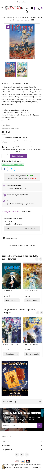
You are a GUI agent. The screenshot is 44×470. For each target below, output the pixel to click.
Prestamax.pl (36, 467)
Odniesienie (8, 218)
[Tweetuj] (12, 169)
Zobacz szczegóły (12, 300)
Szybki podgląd (18, 265)
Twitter (22, 454)
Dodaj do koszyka (18, 156)
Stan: (3, 125)
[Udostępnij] (5, 169)
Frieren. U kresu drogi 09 (33, 344)
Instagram (27, 454)
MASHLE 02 (8, 291)
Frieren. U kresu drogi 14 (12, 344)
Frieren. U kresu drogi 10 (33, 291)
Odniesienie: (6, 128)
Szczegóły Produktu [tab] (11, 211)
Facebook (17, 454)
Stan (5, 221)
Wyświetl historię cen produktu (15, 137)
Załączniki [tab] (26, 211)
